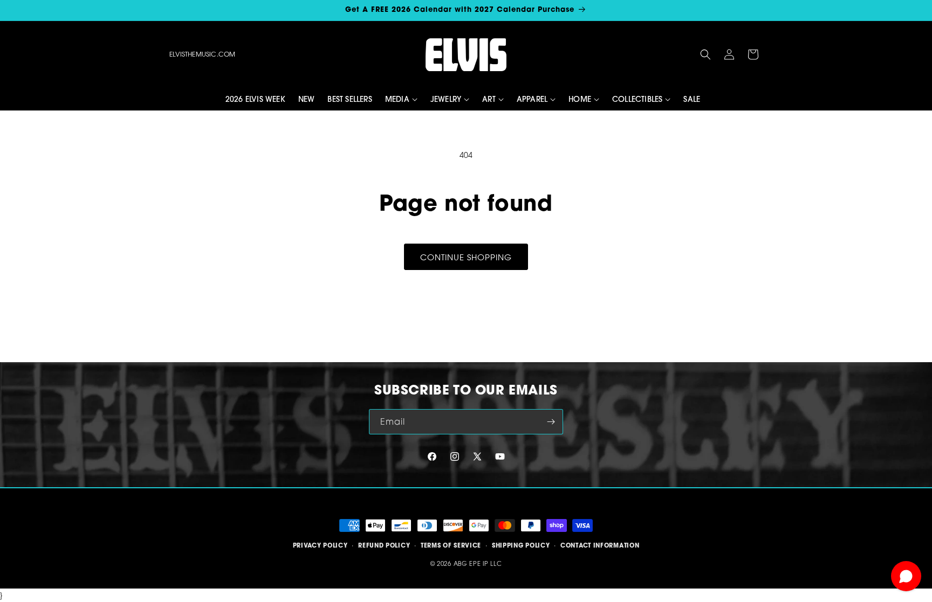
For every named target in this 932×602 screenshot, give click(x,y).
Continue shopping (466, 257)
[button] (705, 54)
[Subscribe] (551, 421)
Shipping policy (521, 545)
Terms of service (451, 545)
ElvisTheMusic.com (202, 54)
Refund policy (384, 545)
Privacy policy (320, 545)
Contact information (599, 545)
